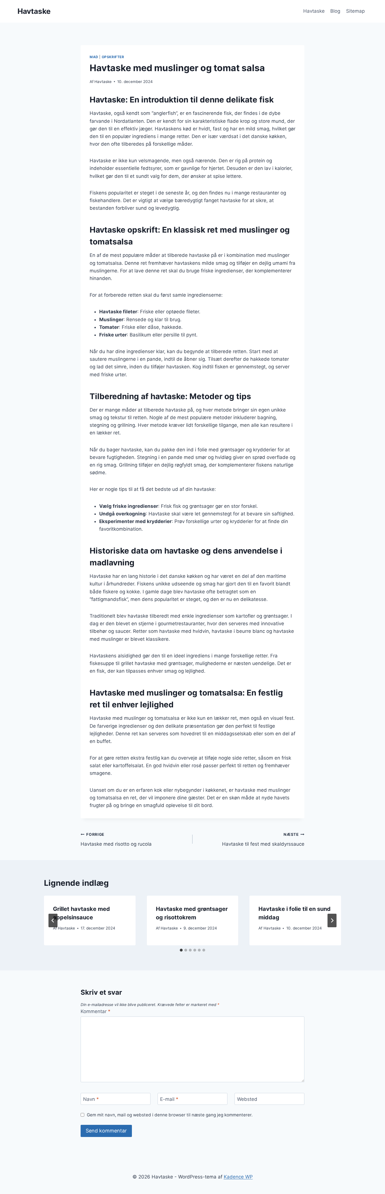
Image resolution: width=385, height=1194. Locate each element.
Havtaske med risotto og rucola (116, 839)
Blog (335, 11)
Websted (247, 1099)
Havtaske (314, 11)
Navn (91, 1099)
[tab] (181, 950)
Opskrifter (113, 57)
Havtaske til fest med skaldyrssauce (263, 839)
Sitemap (355, 11)
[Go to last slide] (52, 920)
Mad (94, 57)
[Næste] (332, 920)
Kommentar (95, 1011)
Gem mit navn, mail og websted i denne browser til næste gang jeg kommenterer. (170, 1115)
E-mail (169, 1099)
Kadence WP (238, 1177)
